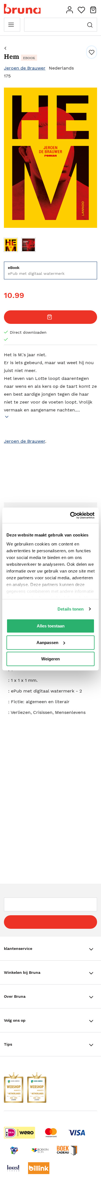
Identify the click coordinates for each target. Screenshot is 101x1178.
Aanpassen (47, 642)
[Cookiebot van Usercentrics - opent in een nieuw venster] (71, 515)
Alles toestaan (51, 625)
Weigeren (50, 658)
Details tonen (71, 609)
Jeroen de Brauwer (24, 68)
